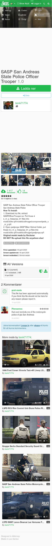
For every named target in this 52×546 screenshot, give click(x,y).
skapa (37, 325)
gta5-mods (17, 290)
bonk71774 (21, 103)
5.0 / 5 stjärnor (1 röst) (9, 198)
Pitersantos (17, 308)
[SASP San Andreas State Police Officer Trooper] (26, 163)
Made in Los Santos (10, 538)
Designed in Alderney (10, 536)
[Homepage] (16, 106)
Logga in (25, 325)
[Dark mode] (44, 3)
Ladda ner (28, 88)
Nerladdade (11, 192)
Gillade (25, 192)
